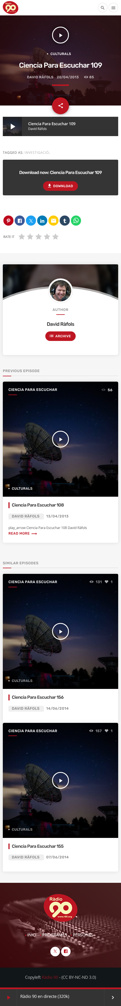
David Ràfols (40, 77)
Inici (31, 935)
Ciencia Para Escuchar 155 (38, 846)
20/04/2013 (68, 77)
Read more (22, 533)
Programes (54, 935)
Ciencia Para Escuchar (32, 390)
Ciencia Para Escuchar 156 (38, 697)
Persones (83, 935)
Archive (60, 335)
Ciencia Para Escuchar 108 (38, 505)
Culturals (60, 54)
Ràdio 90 (50, 977)
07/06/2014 (57, 857)
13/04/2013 (57, 516)
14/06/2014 (57, 709)
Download (60, 185)
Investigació (36, 152)
